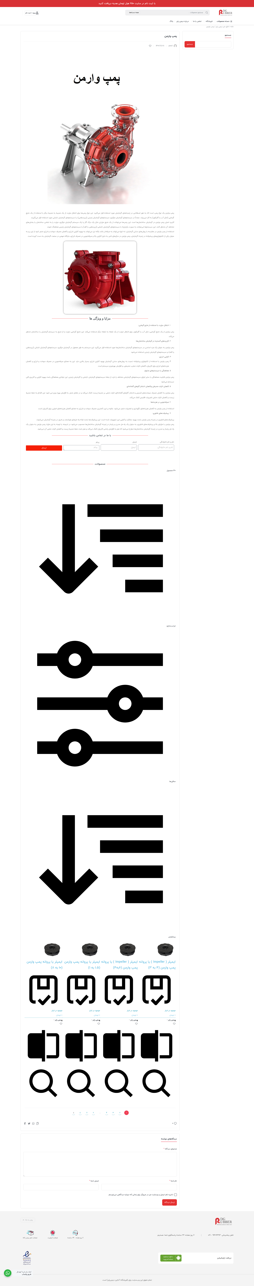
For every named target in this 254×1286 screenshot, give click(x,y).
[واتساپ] (33, 1123)
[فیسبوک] (24, 1123)
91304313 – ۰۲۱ (214, 1235)
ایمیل (134, 442)
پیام (97, 442)
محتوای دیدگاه (170, 1149)
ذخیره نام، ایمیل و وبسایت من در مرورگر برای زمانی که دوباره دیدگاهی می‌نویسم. (140, 1194)
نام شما (173, 1181)
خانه (231, 27)
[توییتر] (29, 1123)
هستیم (160, 1235)
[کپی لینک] (37, 1123)
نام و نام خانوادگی (167, 442)
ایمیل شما (94, 1181)
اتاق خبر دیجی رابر (222, 27)
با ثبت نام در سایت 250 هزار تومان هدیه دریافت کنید (127, 3)
